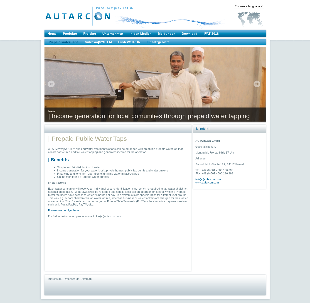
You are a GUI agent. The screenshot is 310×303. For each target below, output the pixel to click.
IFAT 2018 (211, 33)
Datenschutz (71, 279)
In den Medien (141, 33)
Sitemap (86, 279)
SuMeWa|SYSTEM (98, 42)
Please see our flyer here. (64, 210)
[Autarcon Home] (80, 14)
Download (189, 33)
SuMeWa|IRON (129, 42)
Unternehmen (112, 33)
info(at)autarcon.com (208, 179)
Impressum (55, 279)
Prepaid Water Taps (64, 42)
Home (52, 33)
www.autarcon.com (207, 182)
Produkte (70, 33)
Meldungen (166, 33)
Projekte (89, 33)
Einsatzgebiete (158, 42)
